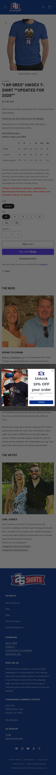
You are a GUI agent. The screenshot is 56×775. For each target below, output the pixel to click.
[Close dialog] (53, 370)
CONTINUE (41, 402)
